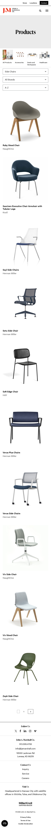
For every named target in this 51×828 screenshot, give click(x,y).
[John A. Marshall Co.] (11, 10)
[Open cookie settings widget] (4, 823)
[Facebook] (20, 731)
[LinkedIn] (25, 731)
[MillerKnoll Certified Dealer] (25, 804)
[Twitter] (16, 731)
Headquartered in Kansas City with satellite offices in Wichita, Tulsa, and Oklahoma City (25, 792)
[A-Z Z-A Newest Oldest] (25, 88)
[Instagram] (30, 731)
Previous (18, 711)
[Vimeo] (35, 731)
